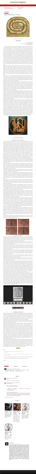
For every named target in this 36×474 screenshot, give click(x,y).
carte (5, 13)
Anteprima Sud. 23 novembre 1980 (8, 8)
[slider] (22, 307)
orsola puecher (15, 366)
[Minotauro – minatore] (8, 407)
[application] (18, 308)
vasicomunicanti (7, 430)
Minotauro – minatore (8, 411)
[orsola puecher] (6, 451)
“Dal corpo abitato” (20, 8)
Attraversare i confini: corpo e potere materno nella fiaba (25, 412)
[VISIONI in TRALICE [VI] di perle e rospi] (17, 407)
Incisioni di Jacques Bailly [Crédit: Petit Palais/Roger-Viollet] (18, 306)
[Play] (13, 307)
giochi (7, 13)
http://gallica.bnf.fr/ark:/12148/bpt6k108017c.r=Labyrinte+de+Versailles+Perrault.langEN (15, 358)
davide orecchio (6, 412)
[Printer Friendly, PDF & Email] (18, 348)
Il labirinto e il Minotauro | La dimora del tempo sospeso (18, 388)
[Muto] (20, 307)
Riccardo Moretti (9, 382)
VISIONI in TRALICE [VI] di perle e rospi (16, 412)
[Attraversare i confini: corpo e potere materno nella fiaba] (25, 407)
